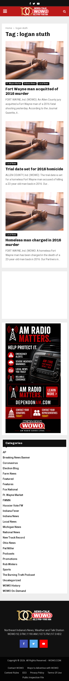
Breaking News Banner (16, 457)
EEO (24, 672)
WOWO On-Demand (14, 590)
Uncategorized (12, 580)
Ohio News (9, 542)
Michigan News (12, 527)
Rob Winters (10, 564)
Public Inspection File (33, 677)
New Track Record (14, 537)
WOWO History (11, 585)
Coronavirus (10, 463)
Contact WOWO (16, 668)
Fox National (10, 489)
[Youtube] (44, 644)
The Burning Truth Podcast (19, 574)
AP (4, 452)
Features (8, 484)
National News (11, 532)
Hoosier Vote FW (13, 505)
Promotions (10, 558)
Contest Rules (11, 672)
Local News (43, 84)
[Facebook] (24, 644)
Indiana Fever (11, 510)
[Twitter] (34, 644)
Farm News (9, 473)
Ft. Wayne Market (13, 84)
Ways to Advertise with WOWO (43, 668)
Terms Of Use (55, 672)
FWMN (6, 500)
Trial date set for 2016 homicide (34, 169)
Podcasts (8, 553)
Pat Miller (8, 548)
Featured (8, 478)
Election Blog (11, 468)
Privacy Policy (37, 672)
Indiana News (30, 84)
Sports (7, 569)
